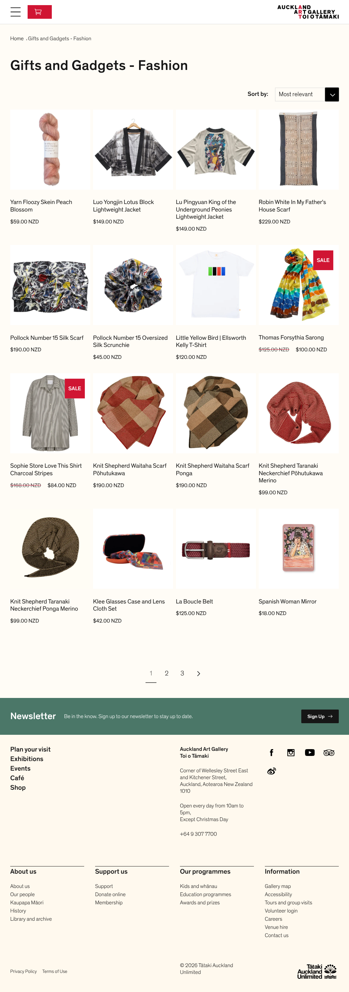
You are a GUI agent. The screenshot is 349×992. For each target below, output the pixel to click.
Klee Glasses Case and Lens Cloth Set (129, 605)
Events (20, 768)
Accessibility (278, 894)
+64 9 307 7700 (198, 834)
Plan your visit (30, 749)
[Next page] (198, 673)
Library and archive (31, 919)
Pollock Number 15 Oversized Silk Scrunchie (130, 342)
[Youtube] (310, 752)
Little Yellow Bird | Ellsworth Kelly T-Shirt (211, 342)
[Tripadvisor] (329, 752)
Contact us (277, 935)
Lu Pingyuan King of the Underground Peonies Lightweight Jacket (206, 210)
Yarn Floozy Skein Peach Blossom (41, 206)
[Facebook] (271, 752)
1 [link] (151, 673)
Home (17, 38)
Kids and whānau (198, 886)
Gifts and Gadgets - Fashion (59, 38)
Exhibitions (26, 759)
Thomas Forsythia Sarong (291, 338)
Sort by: (258, 94)
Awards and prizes (200, 902)
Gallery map (278, 886)
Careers (273, 919)
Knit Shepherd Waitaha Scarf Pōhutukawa (129, 470)
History (18, 911)
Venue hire (276, 927)
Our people (22, 894)
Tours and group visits (288, 902)
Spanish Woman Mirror (288, 602)
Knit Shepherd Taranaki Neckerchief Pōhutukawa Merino (291, 474)
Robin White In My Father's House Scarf (292, 206)
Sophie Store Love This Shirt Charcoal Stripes (46, 470)
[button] (16, 12)
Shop (18, 788)
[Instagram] (291, 752)
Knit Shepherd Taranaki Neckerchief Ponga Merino (44, 605)
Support (104, 886)
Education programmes (205, 894)
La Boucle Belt (194, 602)
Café (17, 778)
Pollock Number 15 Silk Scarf (47, 338)
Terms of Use (54, 971)
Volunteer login (281, 911)
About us (20, 886)
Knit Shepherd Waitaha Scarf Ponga (212, 470)
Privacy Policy (23, 971)
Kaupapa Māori (27, 902)
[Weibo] (271, 771)
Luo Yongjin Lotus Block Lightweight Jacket (123, 206)
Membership (109, 902)
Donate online (110, 894)
